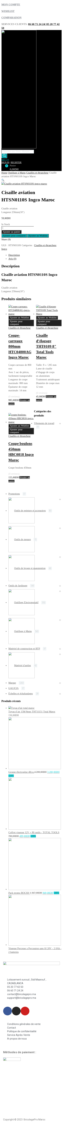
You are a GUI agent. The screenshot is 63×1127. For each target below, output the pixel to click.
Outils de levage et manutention (30, 568)
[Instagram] (16, 1011)
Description (14, 255)
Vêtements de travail (44, 423)
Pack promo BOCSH (19, 893)
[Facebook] (7, 1011)
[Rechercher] (4, 155)
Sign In (5, 162)
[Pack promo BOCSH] (34, 889)
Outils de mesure (22, 539)
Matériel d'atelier (22, 665)
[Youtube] (25, 1011)
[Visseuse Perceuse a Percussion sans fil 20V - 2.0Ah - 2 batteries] (34, 945)
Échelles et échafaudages (20, 693)
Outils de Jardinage (17, 585)
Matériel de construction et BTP (24, 648)
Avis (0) (12, 258)
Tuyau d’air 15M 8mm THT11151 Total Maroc (31, 711)
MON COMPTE (10, 4)
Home (4, 173)
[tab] (35, 255)
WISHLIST (8, 11)
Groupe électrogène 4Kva (21, 772)
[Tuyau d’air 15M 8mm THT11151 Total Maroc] (21, 708)
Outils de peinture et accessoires (30, 510)
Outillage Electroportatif (26, 602)
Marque (12, 683)
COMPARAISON (11, 17)
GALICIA (13, 688)
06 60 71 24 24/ (37, 24)
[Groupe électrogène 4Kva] (34, 768)
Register (16, 162)
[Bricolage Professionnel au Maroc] (18, 147)
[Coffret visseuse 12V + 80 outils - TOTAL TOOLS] (34, 829)
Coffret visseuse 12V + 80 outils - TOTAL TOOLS (33, 832)
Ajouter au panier (11, 232)
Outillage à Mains (17, 173)
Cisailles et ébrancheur (37, 173)
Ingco (4, 249)
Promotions (14, 493)
